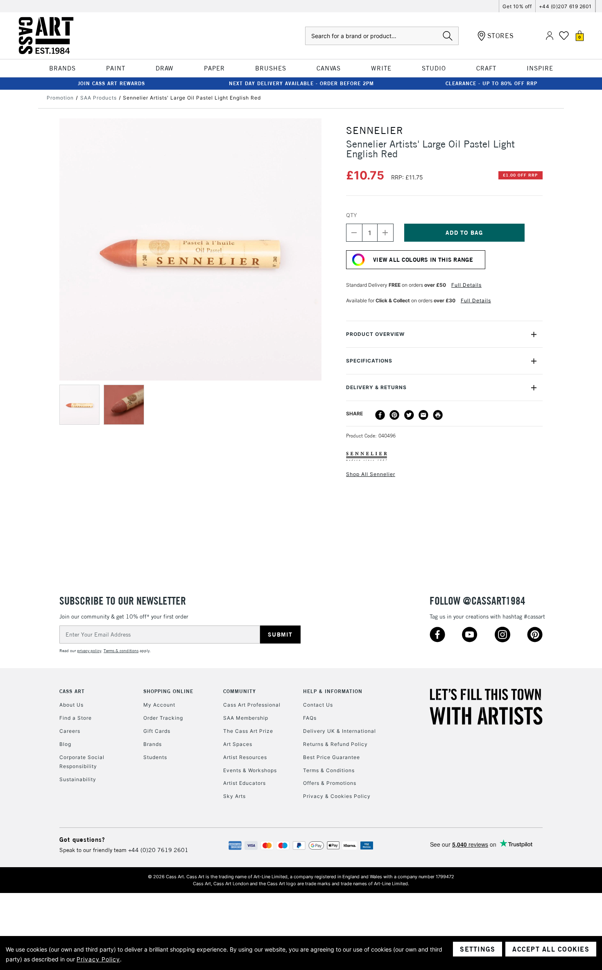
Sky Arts (234, 796)
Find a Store (75, 718)
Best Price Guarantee (331, 757)
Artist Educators (244, 783)
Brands (152, 744)
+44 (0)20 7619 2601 (158, 850)
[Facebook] (380, 415)
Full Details (466, 285)
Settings (477, 949)
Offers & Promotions (329, 783)
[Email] (423, 415)
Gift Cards (156, 731)
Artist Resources (245, 757)
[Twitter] (409, 415)
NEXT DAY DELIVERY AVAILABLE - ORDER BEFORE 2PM (301, 83)
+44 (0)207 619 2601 (565, 6)
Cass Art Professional (252, 705)
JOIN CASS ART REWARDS (111, 83)
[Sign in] (549, 36)
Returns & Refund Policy (335, 744)
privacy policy (89, 650)
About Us (71, 705)
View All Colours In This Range (423, 259)
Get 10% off (517, 6)
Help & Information (332, 691)
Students (155, 757)
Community (239, 691)
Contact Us (318, 705)
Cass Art (72, 691)
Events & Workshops (250, 770)
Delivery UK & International (339, 731)
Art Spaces (237, 744)
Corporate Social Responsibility (81, 761)
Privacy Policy (98, 959)
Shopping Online (168, 691)
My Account (159, 705)
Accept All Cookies (550, 949)
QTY (351, 215)
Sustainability (77, 779)
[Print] (438, 415)
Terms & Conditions (329, 770)
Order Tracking (163, 718)
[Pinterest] (394, 415)
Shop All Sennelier (370, 474)
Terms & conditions (121, 650)
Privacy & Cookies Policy (337, 796)
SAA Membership (245, 718)
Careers (69, 731)
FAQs (310, 718)
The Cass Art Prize (248, 731)
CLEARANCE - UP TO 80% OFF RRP (491, 83)
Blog (65, 744)
